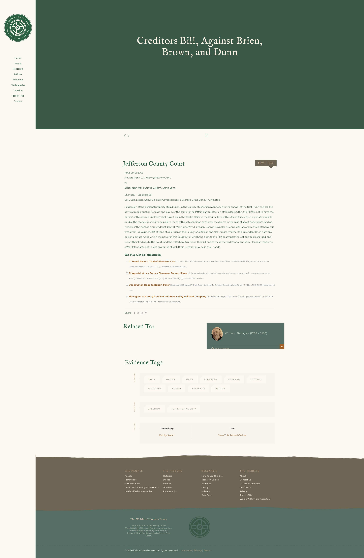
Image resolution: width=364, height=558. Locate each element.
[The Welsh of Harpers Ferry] (18, 27)
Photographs (169, 491)
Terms (207, 550)
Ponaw (176, 388)
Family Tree (131, 479)
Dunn (190, 379)
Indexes (205, 491)
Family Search (167, 435)
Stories (166, 479)
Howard (256, 379)
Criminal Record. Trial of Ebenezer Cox (152, 261)
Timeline (167, 487)
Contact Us (245, 479)
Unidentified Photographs (138, 491)
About (243, 476)
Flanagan (210, 379)
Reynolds (198, 388)
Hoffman (234, 379)
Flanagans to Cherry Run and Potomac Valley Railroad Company (167, 296)
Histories (167, 476)
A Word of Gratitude (250, 483)
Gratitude (186, 550)
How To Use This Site (212, 476)
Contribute (245, 487)
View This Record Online (232, 435)
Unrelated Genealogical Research (142, 487)
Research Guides (210, 479)
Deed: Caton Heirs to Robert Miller (149, 285)
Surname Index (132, 483)
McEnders (154, 388)
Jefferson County (184, 409)
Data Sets (206, 495)
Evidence (206, 483)
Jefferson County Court (154, 164)
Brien (151, 379)
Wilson (220, 388)
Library (204, 487)
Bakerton (154, 409)
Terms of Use (246, 495)
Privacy (243, 491)
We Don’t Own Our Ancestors (255, 499)
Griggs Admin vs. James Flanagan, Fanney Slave (158, 273)
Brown (170, 379)
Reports (167, 483)
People (128, 476)
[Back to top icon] (350, 552)
